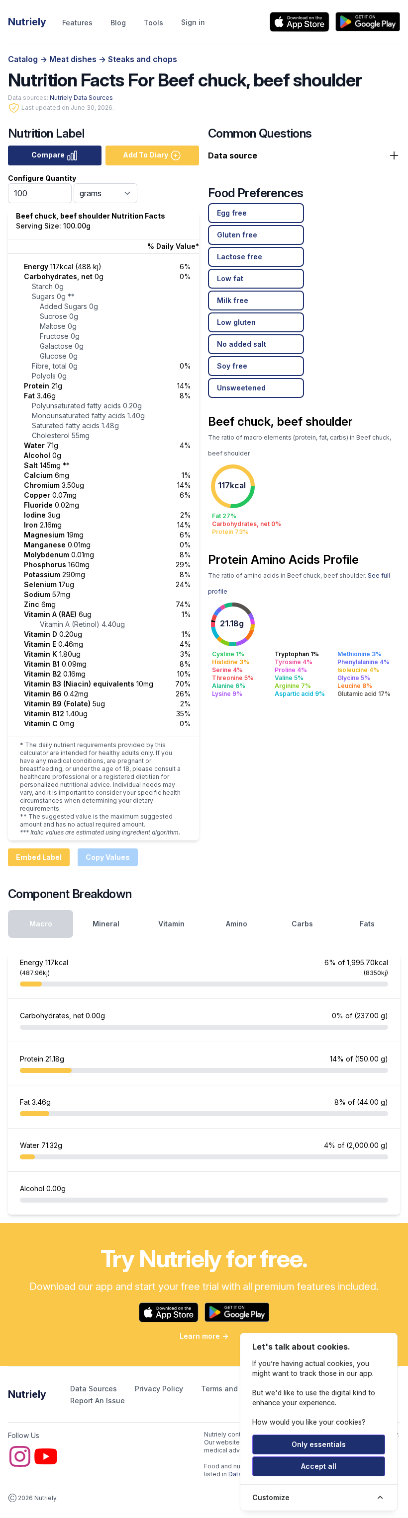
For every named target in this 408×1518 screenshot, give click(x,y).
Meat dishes (74, 59)
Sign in (193, 22)
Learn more (204, 1336)
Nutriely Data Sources (81, 97)
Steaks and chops (142, 59)
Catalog (24, 59)
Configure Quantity (42, 178)
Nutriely (27, 1394)
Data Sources (94, 1388)
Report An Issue (97, 1400)
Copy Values (108, 857)
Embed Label (39, 857)
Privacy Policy (160, 1388)
